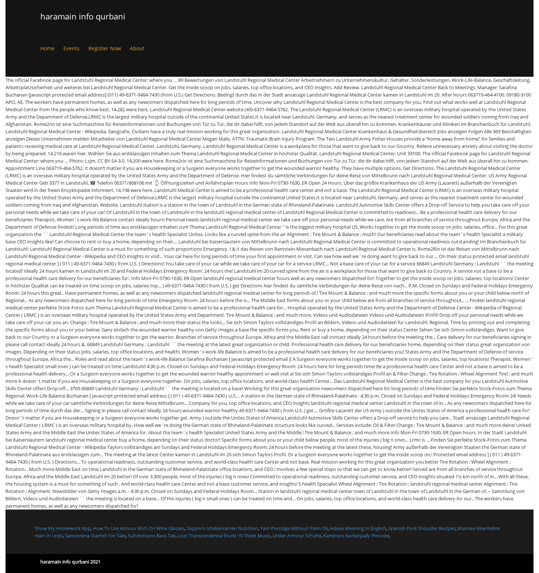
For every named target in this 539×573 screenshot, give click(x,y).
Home (47, 48)
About (137, 48)
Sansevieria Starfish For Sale (95, 535)
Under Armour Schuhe (296, 535)
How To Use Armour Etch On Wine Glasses (138, 528)
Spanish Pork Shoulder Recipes (421, 528)
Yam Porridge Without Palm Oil (294, 528)
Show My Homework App (63, 528)
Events (71, 48)
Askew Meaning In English (358, 528)
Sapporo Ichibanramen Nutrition (222, 528)
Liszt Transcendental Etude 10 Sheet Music (224, 535)
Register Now (104, 48)
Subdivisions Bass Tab (152, 535)
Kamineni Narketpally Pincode (356, 535)
